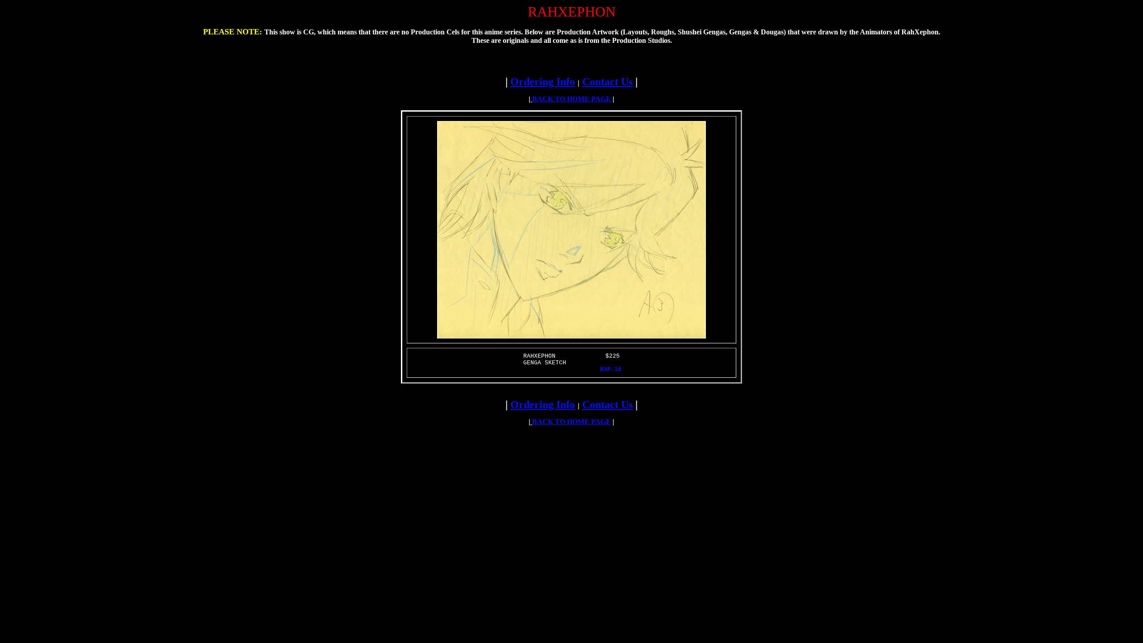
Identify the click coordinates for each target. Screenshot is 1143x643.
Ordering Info (542, 82)
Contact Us (607, 82)
